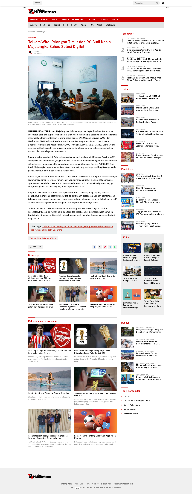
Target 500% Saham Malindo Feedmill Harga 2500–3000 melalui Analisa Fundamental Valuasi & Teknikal (153, 280)
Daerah (44, 19)
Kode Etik (79, 484)
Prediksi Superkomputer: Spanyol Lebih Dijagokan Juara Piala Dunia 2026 (70, 278)
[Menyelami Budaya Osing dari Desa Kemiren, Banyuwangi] (127, 332)
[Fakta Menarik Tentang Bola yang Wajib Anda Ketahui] (103, 294)
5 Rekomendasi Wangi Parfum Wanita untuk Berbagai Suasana (144, 51)
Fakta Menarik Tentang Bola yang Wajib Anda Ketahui (102, 305)
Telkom (127, 396)
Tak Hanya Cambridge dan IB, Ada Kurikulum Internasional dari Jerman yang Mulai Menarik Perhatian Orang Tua (149, 177)
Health (74, 25)
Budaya (33, 25)
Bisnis (54, 19)
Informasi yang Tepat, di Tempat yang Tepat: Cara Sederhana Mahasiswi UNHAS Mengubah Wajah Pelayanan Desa (149, 225)
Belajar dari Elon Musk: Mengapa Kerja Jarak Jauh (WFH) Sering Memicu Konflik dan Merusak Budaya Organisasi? (145, 60)
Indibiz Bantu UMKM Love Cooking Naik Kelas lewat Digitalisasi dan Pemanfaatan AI (150, 109)
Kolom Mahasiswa (132, 405)
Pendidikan (45, 25)
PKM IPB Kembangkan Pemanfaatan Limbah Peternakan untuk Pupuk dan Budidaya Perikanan (149, 189)
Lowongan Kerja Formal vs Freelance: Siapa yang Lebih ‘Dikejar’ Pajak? (132, 305)
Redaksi (36, 51)
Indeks (37, 3)
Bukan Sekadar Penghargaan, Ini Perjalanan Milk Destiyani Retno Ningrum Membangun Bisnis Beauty (150, 156)
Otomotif (92, 19)
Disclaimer (106, 484)
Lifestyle (65, 19)
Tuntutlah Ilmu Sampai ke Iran (130, 279)
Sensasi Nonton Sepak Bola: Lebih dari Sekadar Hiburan (41, 305)
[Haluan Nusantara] (42, 11)
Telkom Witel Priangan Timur (42, 238)
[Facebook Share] (94, 247)
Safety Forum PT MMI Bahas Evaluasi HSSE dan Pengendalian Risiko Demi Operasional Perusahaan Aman (144, 70)
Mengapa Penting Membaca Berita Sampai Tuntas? (149, 366)
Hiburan (115, 19)
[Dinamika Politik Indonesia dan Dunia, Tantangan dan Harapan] (127, 379)
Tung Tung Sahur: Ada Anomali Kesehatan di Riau (152, 303)
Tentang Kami (66, 484)
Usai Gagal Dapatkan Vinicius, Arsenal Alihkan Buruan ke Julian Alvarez (39, 278)
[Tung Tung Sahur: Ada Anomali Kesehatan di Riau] (153, 294)
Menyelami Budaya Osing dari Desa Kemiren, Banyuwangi (149, 331)
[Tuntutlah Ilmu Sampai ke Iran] (132, 271)
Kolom (83, 25)
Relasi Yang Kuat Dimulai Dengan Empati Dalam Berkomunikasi (152, 257)
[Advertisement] (16, 45)
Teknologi (103, 19)
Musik (99, 25)
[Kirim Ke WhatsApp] (115, 247)
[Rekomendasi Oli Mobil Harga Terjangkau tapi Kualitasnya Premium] (127, 133)
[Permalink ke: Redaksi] (30, 52)
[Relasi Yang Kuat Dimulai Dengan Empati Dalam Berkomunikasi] (153, 248)
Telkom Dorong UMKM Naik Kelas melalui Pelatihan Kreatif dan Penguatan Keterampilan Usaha (145, 42)
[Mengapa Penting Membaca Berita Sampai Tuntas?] (127, 367)
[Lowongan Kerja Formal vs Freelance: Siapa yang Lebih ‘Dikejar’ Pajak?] (132, 295)
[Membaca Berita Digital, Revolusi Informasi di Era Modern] (127, 343)
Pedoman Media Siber (123, 484)
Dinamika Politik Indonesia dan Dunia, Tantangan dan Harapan (148, 378)
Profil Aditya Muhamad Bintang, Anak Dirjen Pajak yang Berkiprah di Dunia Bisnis (144, 79)
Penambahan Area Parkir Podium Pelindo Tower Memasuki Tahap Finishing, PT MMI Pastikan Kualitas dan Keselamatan (149, 121)
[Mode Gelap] (162, 3)
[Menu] (30, 3)
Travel (57, 25)
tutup (24, 7)
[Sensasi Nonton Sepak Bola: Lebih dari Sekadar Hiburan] (42, 294)
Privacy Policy (92, 484)
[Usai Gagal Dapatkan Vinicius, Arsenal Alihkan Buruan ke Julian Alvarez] (42, 265)
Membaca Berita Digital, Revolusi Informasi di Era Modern (147, 343)
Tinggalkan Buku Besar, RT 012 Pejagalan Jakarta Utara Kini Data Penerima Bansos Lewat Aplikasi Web (149, 213)
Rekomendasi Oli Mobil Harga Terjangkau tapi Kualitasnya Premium (149, 133)
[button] (157, 3)
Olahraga (110, 25)
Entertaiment (78, 19)
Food (65, 25)
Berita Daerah (130, 409)
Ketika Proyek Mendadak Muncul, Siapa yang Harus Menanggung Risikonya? (148, 201)
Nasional (34, 19)
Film (92, 25)
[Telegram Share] (110, 247)
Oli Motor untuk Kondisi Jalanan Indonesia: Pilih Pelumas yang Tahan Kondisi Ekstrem (149, 145)
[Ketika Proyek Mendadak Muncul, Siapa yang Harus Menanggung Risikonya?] (127, 202)
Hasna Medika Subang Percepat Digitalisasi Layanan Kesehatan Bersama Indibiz (72, 306)
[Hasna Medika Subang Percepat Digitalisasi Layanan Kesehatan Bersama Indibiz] (73, 294)
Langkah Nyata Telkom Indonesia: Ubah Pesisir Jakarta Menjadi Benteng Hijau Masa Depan (147, 354)
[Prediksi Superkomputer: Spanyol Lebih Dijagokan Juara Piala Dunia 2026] (73, 266)
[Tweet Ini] (100, 247)
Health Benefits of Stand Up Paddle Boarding (102, 277)
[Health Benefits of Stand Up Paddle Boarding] (103, 266)
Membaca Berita (131, 414)
